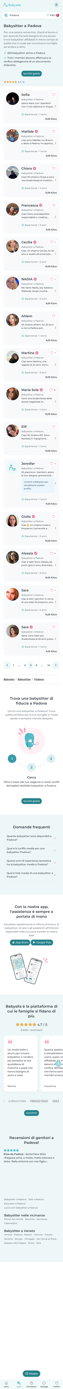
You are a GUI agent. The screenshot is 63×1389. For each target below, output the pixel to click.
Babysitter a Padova (15, 1199)
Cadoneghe (10, 1223)
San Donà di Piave (47, 1239)
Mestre (28, 1234)
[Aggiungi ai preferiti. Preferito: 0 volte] (53, 94)
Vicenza (38, 1234)
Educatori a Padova (14, 1203)
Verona (8, 1234)
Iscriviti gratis (31, 73)
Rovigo (18, 1239)
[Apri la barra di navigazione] (56, 5)
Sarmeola (42, 1219)
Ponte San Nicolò (13, 1219)
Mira (38, 1243)
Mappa (33, 1373)
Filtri (53, 15)
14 (48, 665)
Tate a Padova (36, 1199)
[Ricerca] (6, 15)
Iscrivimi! (31, 1112)
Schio (31, 1243)
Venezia (8, 1239)
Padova (18, 1234)
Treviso (48, 1234)
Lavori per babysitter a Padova (21, 1207)
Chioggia (29, 1239)
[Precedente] (7, 665)
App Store (21, 942)
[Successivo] (55, 665)
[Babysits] (12, 4)
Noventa (30, 1219)
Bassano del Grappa (15, 1243)
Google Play (43, 942)
